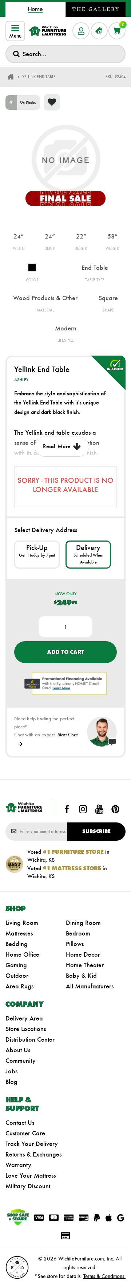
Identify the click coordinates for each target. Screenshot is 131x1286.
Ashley (21, 379)
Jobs (11, 1071)
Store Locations (25, 1029)
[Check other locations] (37, 554)
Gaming (16, 965)
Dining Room (83, 923)
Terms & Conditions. (104, 1276)
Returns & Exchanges (33, 1154)
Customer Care (25, 1133)
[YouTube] (99, 809)
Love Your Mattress (30, 1175)
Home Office (22, 954)
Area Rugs (19, 986)
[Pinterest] (115, 809)
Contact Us (19, 1123)
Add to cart (65, 651)
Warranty (18, 1165)
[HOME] (10, 77)
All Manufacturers (90, 986)
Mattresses (19, 933)
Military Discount (27, 1186)
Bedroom (78, 933)
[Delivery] (88, 554)
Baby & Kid (81, 976)
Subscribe (96, 831)
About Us (17, 1050)
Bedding (16, 944)
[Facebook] (67, 809)
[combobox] (65, 54)
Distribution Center (30, 1039)
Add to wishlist (52, 102)
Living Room (21, 923)
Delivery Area (24, 1018)
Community (20, 1061)
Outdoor (16, 976)
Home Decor (83, 954)
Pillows (75, 944)
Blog (11, 1082)
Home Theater (85, 965)
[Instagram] (83, 809)
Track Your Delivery (31, 1144)
